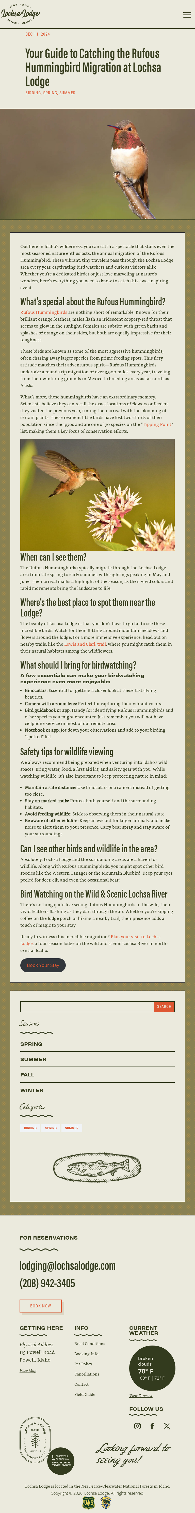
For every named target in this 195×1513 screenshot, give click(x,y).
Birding (33, 92)
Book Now (40, 1306)
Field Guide (84, 1394)
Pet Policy (83, 1363)
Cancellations (86, 1374)
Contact (81, 1384)
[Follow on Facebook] (152, 1426)
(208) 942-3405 (47, 1282)
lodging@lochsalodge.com (68, 1265)
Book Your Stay (43, 965)
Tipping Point (157, 424)
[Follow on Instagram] (137, 1426)
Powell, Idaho (35, 1359)
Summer (67, 92)
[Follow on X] (167, 1426)
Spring (50, 92)
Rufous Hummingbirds (43, 312)
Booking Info (86, 1353)
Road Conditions (89, 1343)
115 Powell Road (37, 1351)
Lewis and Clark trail (85, 644)
